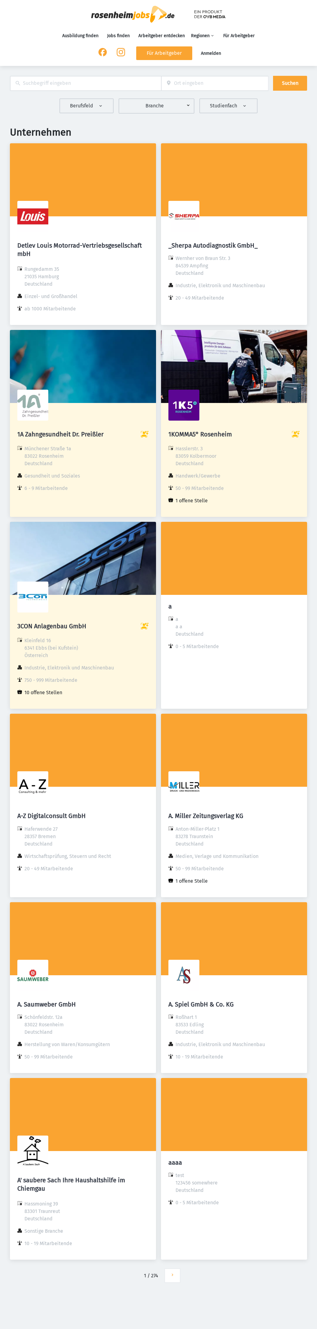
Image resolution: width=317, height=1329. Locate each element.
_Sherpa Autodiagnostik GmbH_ (213, 245)
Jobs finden (118, 35)
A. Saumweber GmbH (46, 1004)
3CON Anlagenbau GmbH (51, 626)
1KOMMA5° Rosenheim (200, 434)
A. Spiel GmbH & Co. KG (201, 1004)
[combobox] (85, 83)
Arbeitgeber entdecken (161, 35)
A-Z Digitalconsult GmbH (51, 816)
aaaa (175, 1162)
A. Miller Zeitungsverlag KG (205, 816)
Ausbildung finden (80, 35)
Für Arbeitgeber (239, 35)
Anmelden (211, 53)
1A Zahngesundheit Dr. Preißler (60, 434)
